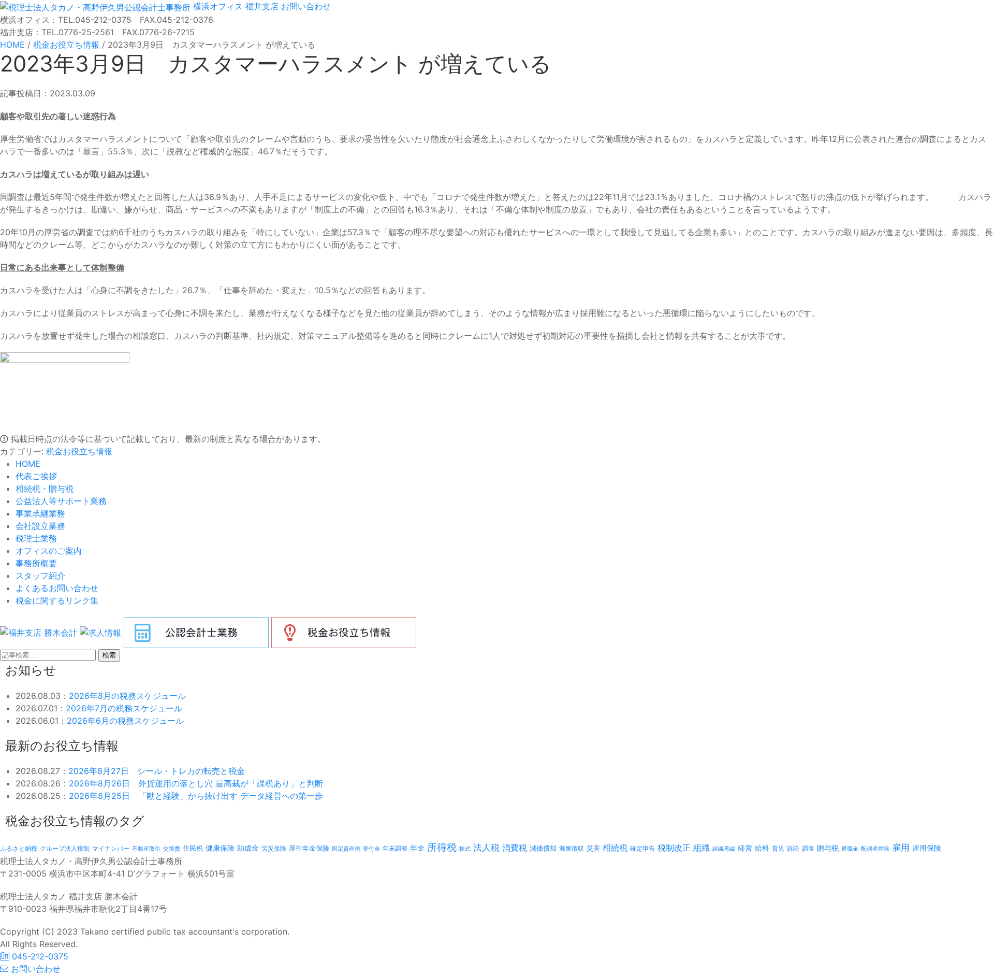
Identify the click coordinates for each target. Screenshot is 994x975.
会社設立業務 (40, 526)
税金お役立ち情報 (79, 451)
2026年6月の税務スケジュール (125, 720)
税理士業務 (36, 538)
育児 (778, 848)
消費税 (514, 847)
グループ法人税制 (65, 848)
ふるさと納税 (18, 848)
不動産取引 (146, 848)
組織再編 (723, 848)
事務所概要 (36, 563)
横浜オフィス (218, 6)
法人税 (486, 847)
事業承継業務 (40, 513)
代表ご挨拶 (36, 476)
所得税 (442, 847)
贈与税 (828, 847)
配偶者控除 (875, 848)
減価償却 (543, 848)
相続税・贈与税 (45, 488)
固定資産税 (346, 848)
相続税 (615, 847)
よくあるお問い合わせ (57, 588)
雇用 (901, 847)
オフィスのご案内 (49, 551)
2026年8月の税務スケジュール (127, 696)
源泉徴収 (571, 848)
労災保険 (273, 848)
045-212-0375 (38, 956)
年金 (417, 847)
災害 (593, 848)
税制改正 (674, 848)
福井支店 (261, 6)
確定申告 (642, 848)
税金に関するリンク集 (57, 600)
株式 (465, 848)
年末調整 (395, 848)
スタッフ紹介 (40, 575)
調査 (808, 848)
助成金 (248, 848)
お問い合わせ (305, 6)
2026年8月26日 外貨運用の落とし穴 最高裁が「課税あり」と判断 (196, 783)
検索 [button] (109, 655)
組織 (701, 847)
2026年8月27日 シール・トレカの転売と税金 (156, 771)
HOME (28, 463)
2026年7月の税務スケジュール (124, 708)
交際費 (171, 848)
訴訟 (793, 848)
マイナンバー (110, 848)
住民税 (193, 848)
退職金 (849, 848)
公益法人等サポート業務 (61, 501)
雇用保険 (926, 847)
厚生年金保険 (309, 848)
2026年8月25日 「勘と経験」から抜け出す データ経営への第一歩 (196, 796)
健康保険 (220, 847)
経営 (745, 847)
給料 (762, 847)
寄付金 (371, 848)
